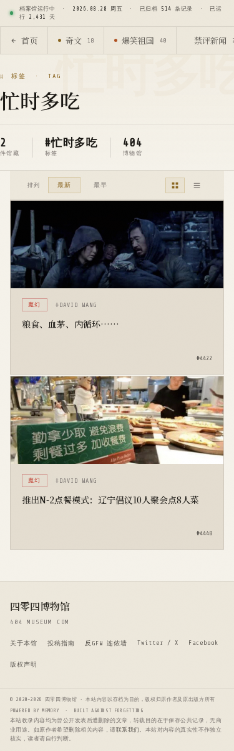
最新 (64, 184)
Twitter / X (157, 642)
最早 (100, 184)
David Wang (78, 304)
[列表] (197, 185)
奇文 (80, 40)
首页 (29, 40)
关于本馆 (23, 643)
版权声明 (23, 664)
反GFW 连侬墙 (106, 643)
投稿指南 (61, 643)
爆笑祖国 (144, 40)
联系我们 (128, 730)
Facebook (203, 642)
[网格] (175, 185)
